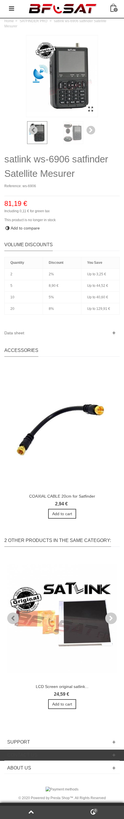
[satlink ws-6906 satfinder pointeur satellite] (80, 132)
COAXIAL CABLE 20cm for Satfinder (62, 496)
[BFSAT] (62, 8)
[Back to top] (31, 812)
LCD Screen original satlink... (62, 686)
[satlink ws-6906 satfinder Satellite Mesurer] (90, 109)
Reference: (13, 186)
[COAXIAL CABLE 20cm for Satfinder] (62, 427)
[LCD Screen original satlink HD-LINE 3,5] (62, 618)
